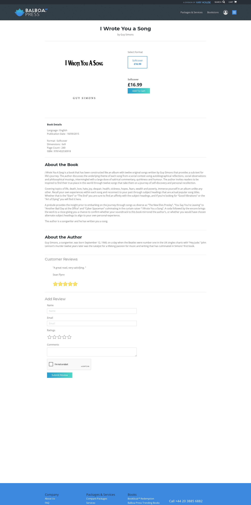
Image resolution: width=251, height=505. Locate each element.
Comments (53, 344)
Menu (235, 12)
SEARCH (218, 2)
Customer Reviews (61, 259)
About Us (50, 498)
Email (50, 317)
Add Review (55, 299)
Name (50, 305)
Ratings (51, 330)
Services (90, 502)
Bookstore (213, 12)
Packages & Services (192, 12)
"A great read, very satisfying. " (69, 267)
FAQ (47, 502)
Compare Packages (96, 498)
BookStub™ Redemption (141, 498)
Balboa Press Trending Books (144, 502)
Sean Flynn (59, 274)
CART (231, 2)
